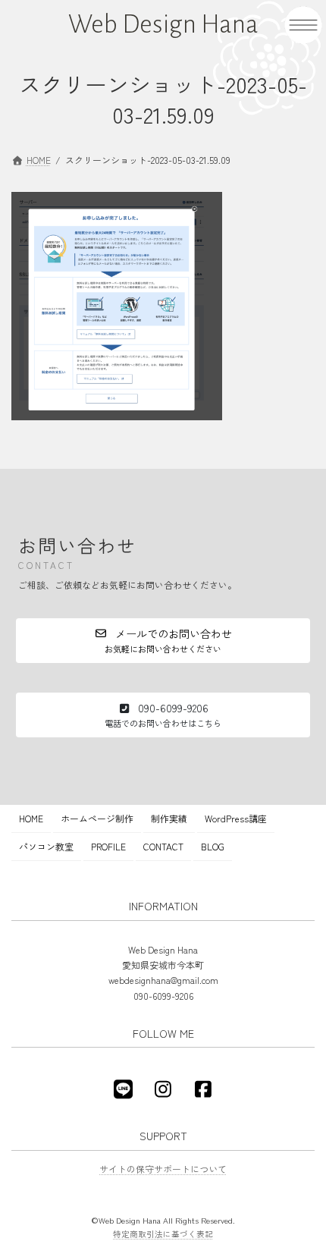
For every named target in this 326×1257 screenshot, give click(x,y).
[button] (163, 640)
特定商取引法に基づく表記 (163, 1234)
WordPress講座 (236, 818)
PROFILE (108, 846)
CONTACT (163, 846)
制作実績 (169, 818)
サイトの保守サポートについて (163, 1168)
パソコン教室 (46, 846)
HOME (31, 818)
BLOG (212, 846)
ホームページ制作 (97, 818)
